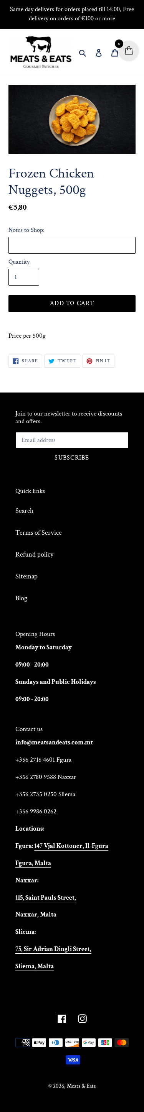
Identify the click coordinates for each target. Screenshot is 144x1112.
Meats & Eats (81, 1086)
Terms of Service (38, 532)
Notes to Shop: (26, 230)
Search (24, 510)
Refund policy (34, 554)
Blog (21, 598)
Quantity (19, 262)
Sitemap (26, 576)
